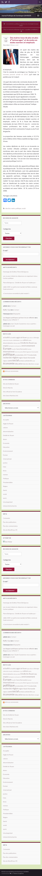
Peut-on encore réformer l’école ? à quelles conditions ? (21, 29)
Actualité (6, 420)
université (28, 361)
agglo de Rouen (21, 337)
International (7, 459)
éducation (19, 364)
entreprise (11, 346)
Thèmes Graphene (18, 873)
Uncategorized (7, 502)
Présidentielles (8, 482)
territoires (22, 361)
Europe (7, 348)
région (15, 357)
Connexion (6, 518)
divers (5, 439)
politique (18, 208)
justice (21, 352)
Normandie (35, 352)
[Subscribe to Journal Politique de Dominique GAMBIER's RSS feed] (2, 1)
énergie (37, 364)
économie (8, 363)
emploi (5, 346)
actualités (13, 337)
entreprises (18, 346)
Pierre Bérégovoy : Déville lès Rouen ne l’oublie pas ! (19, 282)
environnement (28, 345)
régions (5, 361)
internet (17, 352)
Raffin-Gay (6, 310)
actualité (6, 337)
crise (21, 340)
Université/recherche (10, 506)
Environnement (8, 451)
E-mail (5, 250)
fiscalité (14, 349)
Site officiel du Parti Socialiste (12, 392)
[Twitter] (6, 1)
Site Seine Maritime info (10, 395)
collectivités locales (8, 340)
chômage (36, 337)
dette (29, 340)
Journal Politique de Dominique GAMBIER (16, 15)
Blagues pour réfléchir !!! (11, 320)
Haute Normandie (21, 349)
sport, (5, 498)
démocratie (17, 343)
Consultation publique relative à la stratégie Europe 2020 (22, 24)
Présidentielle (32, 355)
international (8, 351)
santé (10, 361)
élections (31, 364)
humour (29, 349)
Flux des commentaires (10, 526)
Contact (13, 306)
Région (5, 486)
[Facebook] (9, 1)
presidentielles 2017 (21, 355)
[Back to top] (37, 871)
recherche (7, 357)
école (33, 360)
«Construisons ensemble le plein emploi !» (16, 293)
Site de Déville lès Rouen (11, 384)
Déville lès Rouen (27, 343)
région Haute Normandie (27, 358)
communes (16, 340)
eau (35, 343)
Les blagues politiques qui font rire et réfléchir (18, 317)
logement (29, 352)
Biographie (16, 314)
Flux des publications (9, 522)
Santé (5, 490)
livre (24, 352)
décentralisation (8, 343)
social (16, 45)
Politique (12, 45)
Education (6, 447)
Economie (6, 443)
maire (13, 208)
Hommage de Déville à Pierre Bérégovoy (15, 272)
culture (25, 340)
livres (4, 471)
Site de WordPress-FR (10, 530)
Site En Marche (8, 388)
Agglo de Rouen (8, 423)
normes (5, 474)
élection (8, 208)
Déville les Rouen (11, 371)
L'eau (4, 467)
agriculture (30, 337)
